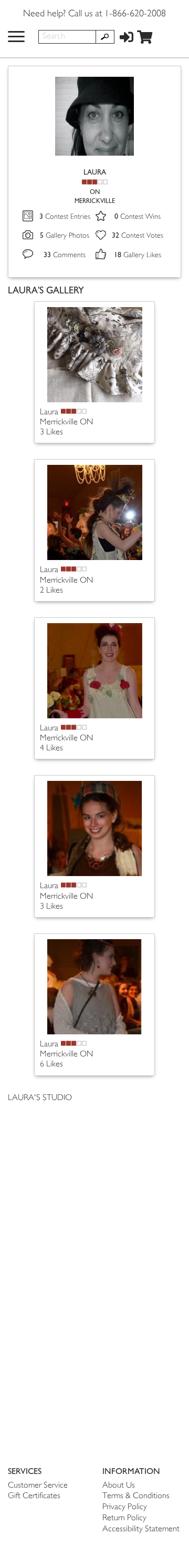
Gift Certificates (34, 1496)
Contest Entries (64, 216)
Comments (65, 255)
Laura (49, 412)
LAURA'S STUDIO (40, 1098)
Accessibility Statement (141, 1529)
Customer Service (38, 1486)
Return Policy (124, 1518)
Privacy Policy (124, 1507)
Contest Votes (137, 235)
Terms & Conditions (136, 1496)
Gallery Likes (137, 255)
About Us (118, 1486)
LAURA (94, 172)
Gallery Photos (64, 235)
